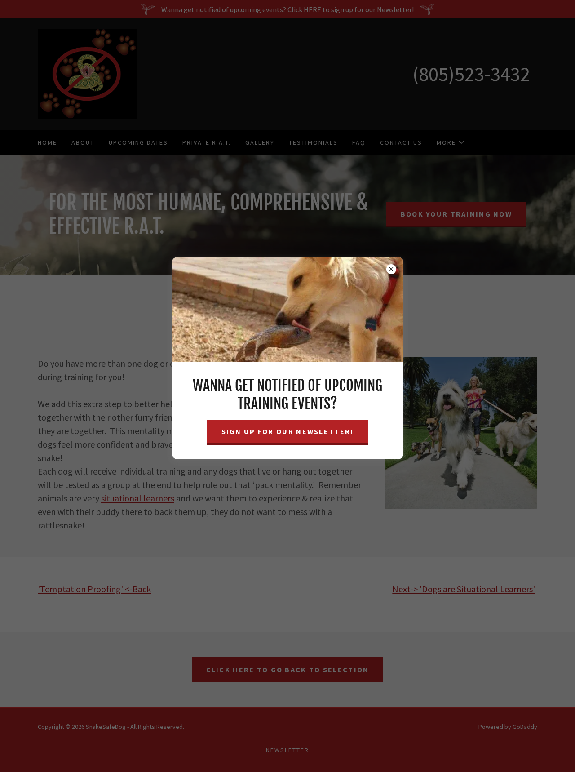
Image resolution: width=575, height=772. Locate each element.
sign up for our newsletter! (287, 431)
